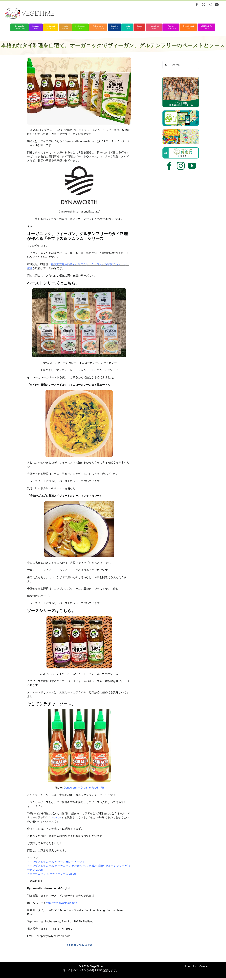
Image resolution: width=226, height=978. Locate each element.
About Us (191, 966)
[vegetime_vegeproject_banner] (180, 78)
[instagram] (210, 4)
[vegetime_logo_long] (30, 9)
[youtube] (217, 4)
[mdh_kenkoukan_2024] (180, 148)
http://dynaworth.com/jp (61, 902)
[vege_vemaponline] (180, 111)
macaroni (56, 817)
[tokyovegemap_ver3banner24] (180, 130)
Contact (204, 966)
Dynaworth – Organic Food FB (83, 787)
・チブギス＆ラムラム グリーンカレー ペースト (56, 861)
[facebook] (197, 4)
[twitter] (203, 4)
